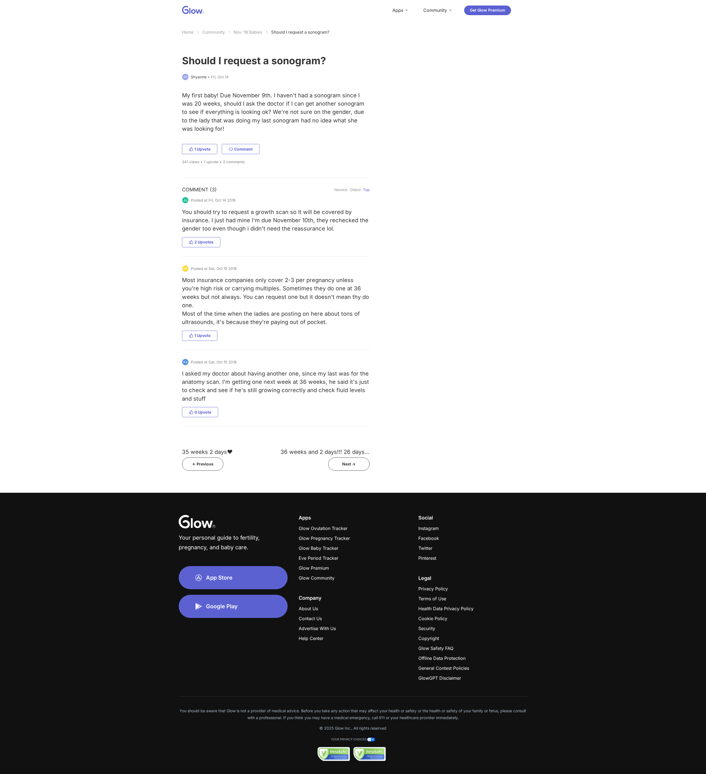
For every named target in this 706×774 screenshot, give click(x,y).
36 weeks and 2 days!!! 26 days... (325, 451)
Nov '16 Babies (248, 32)
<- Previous (202, 464)
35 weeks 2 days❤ (207, 451)
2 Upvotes (203, 242)
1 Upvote (202, 149)
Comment (243, 149)
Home (188, 32)
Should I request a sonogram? (300, 32)
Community (213, 32)
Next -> (348, 464)
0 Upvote (202, 412)
